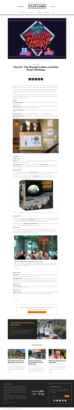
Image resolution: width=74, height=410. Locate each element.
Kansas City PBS (10, 386)
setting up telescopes (17, 177)
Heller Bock (23, 160)
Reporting (23, 12)
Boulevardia (22, 229)
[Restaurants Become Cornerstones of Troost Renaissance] (37, 354)
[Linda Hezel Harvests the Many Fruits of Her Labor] (16, 354)
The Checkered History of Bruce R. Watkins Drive (22, 324)
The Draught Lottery (42, 85)
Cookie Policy (63, 408)
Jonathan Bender (36, 75)
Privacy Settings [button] (54, 408)
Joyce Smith (31, 365)
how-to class (19, 276)
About (31, 12)
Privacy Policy (58, 408)
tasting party (49, 219)
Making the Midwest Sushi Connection (57, 361)
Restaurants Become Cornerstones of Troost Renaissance (35, 362)
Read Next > (12, 335)
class (43, 172)
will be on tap (53, 223)
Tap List (17, 298)
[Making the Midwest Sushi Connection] (57, 354)
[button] (27, 12)
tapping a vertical (26, 292)
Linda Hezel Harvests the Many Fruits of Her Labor (16, 361)
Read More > (10, 372)
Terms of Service (67, 408)
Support (46, 12)
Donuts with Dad (29, 286)
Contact (38, 12)
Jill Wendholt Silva (12, 364)
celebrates (50, 164)
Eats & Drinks (36, 64)
